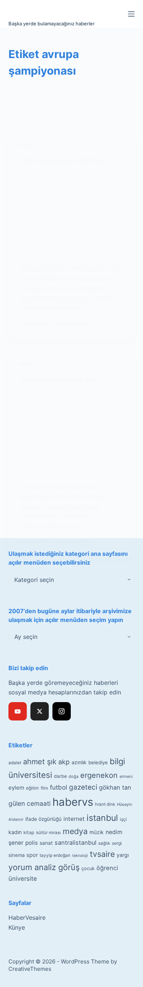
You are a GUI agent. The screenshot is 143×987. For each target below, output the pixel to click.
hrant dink (105, 804)
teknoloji (80, 855)
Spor (25, 145)
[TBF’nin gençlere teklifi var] (71, 214)
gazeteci (83, 787)
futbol (58, 787)
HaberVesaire (26, 917)
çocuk (88, 868)
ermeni (126, 776)
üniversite (22, 878)
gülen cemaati (29, 803)
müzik (96, 832)
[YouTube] (17, 711)
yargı (123, 855)
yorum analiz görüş (44, 867)
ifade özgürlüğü (43, 819)
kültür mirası (48, 832)
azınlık (79, 762)
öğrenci (107, 868)
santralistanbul (75, 842)
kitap (28, 832)
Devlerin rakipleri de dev (58, 379)
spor (32, 855)
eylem (16, 787)
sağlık (104, 843)
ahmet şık (39, 761)
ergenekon (99, 775)
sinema (16, 855)
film (44, 788)
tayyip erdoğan (55, 855)
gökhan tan (115, 787)
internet (74, 818)
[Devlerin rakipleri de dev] (71, 433)
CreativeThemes (29, 968)
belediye (98, 762)
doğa (73, 776)
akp (64, 762)
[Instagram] (61, 711)
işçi (123, 819)
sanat (46, 843)
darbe (60, 776)
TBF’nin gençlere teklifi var (62, 160)
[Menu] (131, 14)
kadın (15, 832)
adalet (14, 762)
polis (31, 842)
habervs (72, 801)
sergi (117, 843)
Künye (16, 927)
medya (75, 831)
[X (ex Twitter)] (39, 711)
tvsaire (102, 854)
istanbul (102, 818)
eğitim (32, 788)
